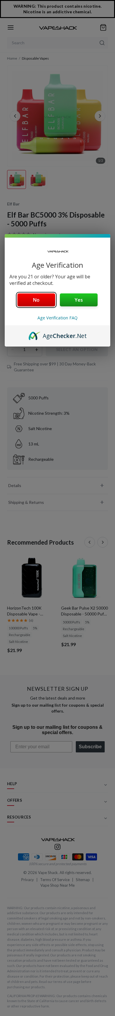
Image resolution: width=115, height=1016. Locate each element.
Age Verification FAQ (57, 318)
